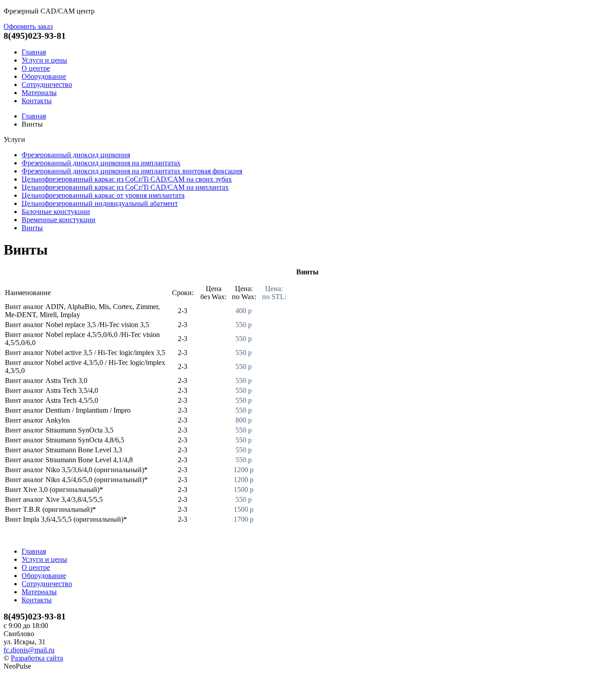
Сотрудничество (47, 84)
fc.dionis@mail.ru (29, 650)
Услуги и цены (44, 60)
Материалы (39, 92)
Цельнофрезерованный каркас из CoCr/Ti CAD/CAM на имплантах (125, 187)
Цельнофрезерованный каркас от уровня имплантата (103, 195)
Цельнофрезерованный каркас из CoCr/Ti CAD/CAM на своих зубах (127, 179)
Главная (34, 52)
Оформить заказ (28, 26)
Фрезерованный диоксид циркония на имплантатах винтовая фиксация (132, 171)
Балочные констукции (56, 211)
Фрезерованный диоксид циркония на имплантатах (101, 163)
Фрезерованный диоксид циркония (76, 155)
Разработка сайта (37, 658)
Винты (32, 228)
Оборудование (44, 76)
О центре (36, 68)
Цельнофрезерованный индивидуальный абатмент (100, 203)
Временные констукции (58, 219)
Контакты (37, 101)
